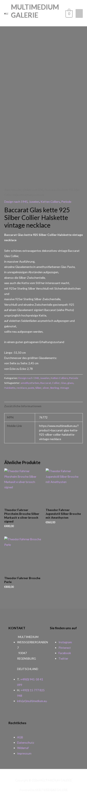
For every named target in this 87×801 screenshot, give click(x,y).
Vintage (64, 387)
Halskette (9, 387)
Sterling (54, 387)
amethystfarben (30, 382)
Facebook (64, 653)
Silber (38, 387)
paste (31, 387)
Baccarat (45, 382)
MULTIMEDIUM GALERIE (35, 11)
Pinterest (64, 647)
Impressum (24, 753)
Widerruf (23, 748)
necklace (21, 387)
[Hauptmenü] (79, 13)
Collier (56, 382)
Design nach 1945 (33, 189)
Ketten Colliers (50, 201)
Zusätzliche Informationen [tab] (22, 406)
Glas (63, 382)
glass (70, 382)
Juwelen (34, 201)
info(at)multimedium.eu (32, 701)
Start (7, 189)
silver (46, 387)
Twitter (63, 658)
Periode (16, 189)
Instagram (65, 642)
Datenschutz (25, 742)
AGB (20, 737)
